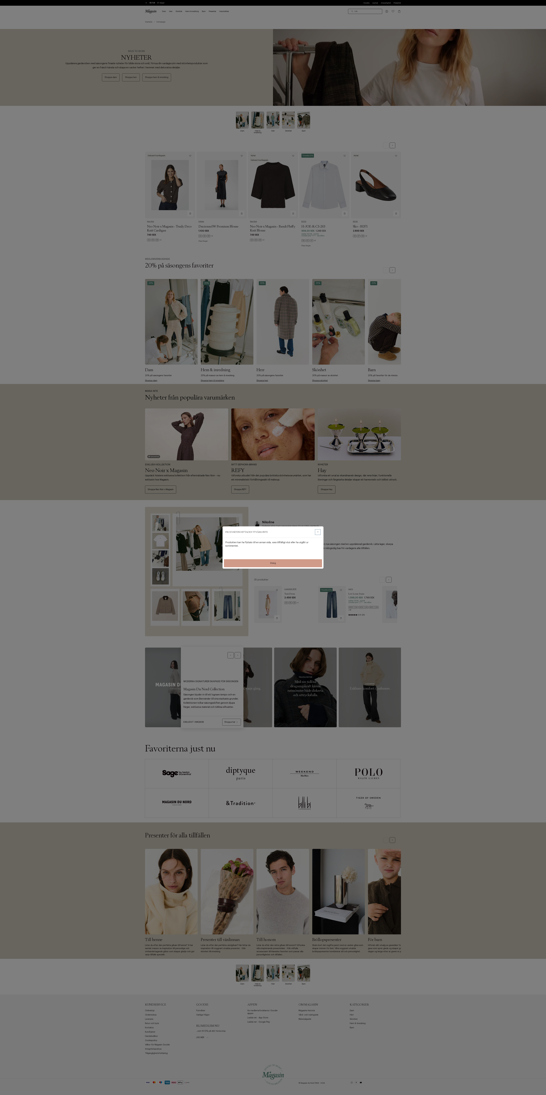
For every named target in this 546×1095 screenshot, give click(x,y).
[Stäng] (318, 532)
